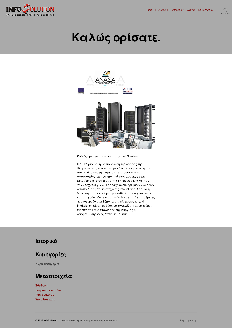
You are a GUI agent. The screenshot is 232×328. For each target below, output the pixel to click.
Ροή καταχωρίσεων (49, 290)
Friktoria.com (110, 320)
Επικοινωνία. (205, 9)
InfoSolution (50, 320)
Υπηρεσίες (178, 9)
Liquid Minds (82, 320)
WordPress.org (45, 299)
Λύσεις (191, 9)
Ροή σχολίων (44, 295)
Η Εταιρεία (161, 9)
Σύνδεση (41, 285)
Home (149, 9)
